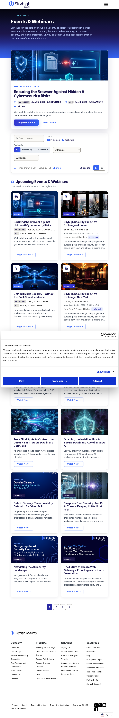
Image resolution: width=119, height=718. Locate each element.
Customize (57, 381)
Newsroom (91, 651)
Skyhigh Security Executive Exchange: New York (80, 296)
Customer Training (94, 672)
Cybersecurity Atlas (95, 668)
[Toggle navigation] (106, 4)
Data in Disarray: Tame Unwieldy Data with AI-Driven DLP (33, 505)
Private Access (42, 671)
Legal (24, 705)
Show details (103, 371)
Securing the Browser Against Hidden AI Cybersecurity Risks (32, 224)
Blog (88, 655)
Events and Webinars (95, 664)
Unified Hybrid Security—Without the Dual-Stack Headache (34, 296)
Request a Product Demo (47, 679)
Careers (14, 679)
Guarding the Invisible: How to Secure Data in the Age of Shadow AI (84, 442)
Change (57, 168)
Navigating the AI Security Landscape (30, 569)
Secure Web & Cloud (70, 651)
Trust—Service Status (59, 705)
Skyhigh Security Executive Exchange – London (80, 224)
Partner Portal (92, 680)
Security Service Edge (45, 647)
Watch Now (22, 400)
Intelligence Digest (94, 660)
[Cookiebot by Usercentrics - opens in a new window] (103, 335)
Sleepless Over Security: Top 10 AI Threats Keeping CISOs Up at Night (83, 506)
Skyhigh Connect (93, 684)
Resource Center (93, 647)
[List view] (102, 167)
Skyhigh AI (65, 647)
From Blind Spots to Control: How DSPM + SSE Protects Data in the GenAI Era (34, 442)
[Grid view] (96, 167)
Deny (21, 381)
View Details (49, 122)
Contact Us (15, 675)
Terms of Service (38, 705)
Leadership (16, 651)
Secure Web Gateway (45, 659)
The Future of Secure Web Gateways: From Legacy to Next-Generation (84, 570)
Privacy (15, 705)
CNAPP (39, 675)
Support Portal (92, 676)
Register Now (25, 122)
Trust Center (16, 671)
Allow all (97, 381)
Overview (15, 647)
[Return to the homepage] (19, 4)
